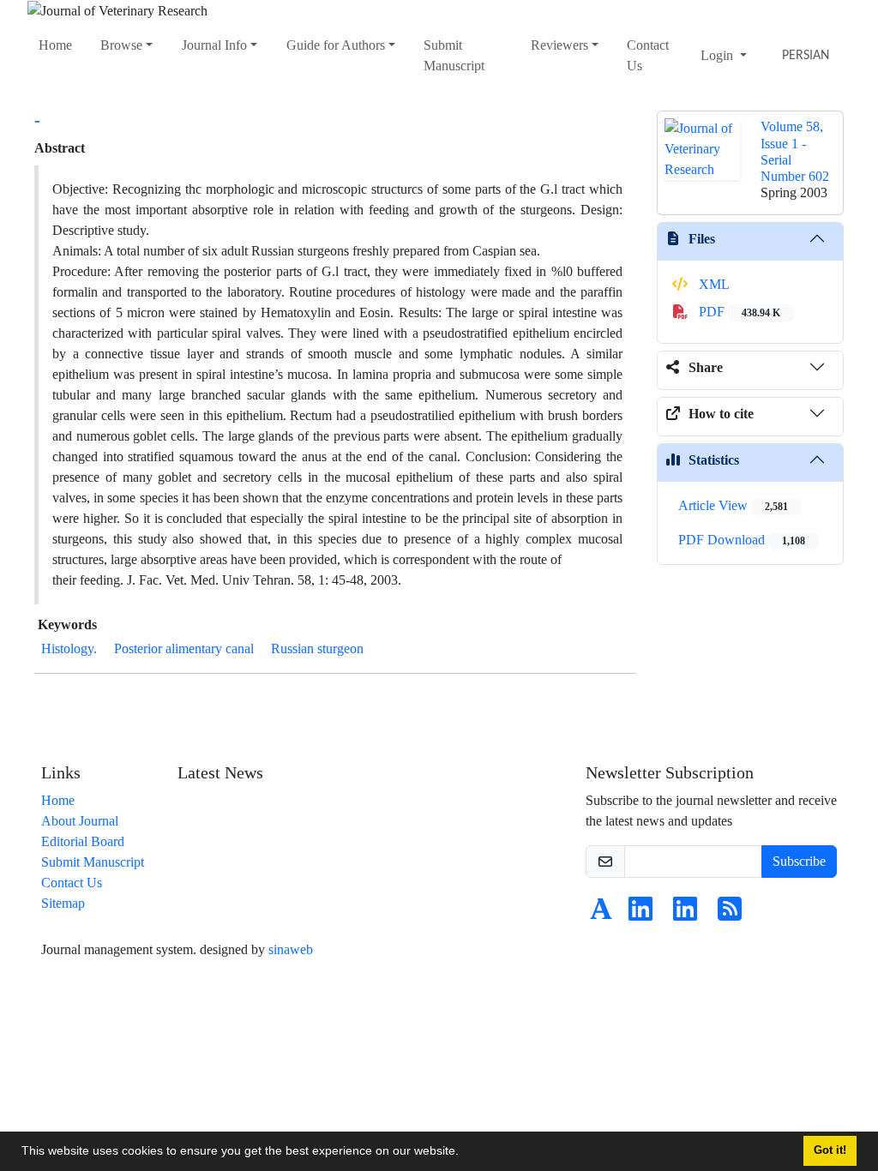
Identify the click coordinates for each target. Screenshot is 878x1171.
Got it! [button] (830, 1150)
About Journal (79, 821)
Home (55, 45)
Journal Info (214, 45)
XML (712, 284)
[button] (464, 1153)
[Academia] (601, 914)
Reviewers (559, 45)
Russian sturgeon (317, 648)
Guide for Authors (335, 45)
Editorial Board (82, 841)
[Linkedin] (640, 914)
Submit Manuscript (454, 55)
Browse (121, 45)
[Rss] (729, 914)
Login (719, 55)
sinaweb (290, 949)
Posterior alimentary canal (184, 648)
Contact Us (648, 55)
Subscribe (799, 861)
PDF (737, 311)
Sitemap (63, 903)
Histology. (69, 648)
